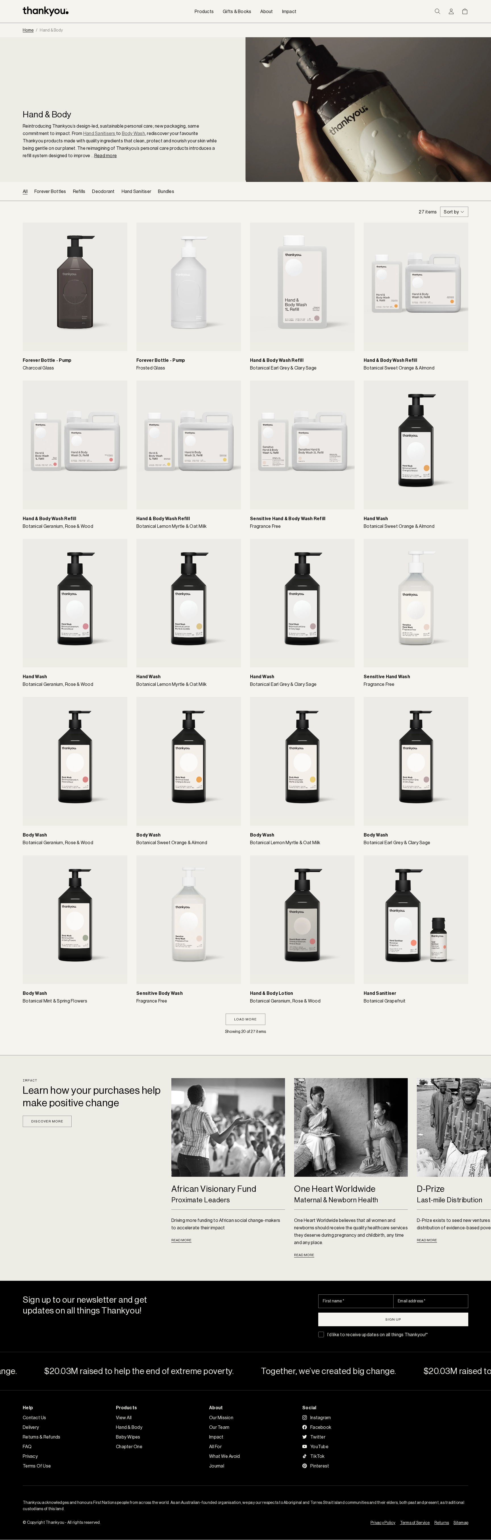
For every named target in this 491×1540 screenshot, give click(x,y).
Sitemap (460, 1522)
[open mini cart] (464, 11)
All (25, 191)
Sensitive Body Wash (159, 993)
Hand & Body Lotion (271, 993)
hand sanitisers (99, 133)
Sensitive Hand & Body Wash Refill (287, 518)
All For (215, 1446)
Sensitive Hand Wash (387, 676)
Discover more (47, 1121)
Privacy (30, 1456)
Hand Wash (376, 518)
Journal (216, 1465)
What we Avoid (224, 1456)
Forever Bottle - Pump (47, 360)
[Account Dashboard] (451, 11)
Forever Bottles (50, 191)
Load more (245, 1019)
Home (28, 30)
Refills (79, 191)
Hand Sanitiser (136, 191)
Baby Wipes (128, 1436)
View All (124, 1417)
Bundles (166, 191)
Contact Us (34, 1417)
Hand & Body (129, 1427)
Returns (441, 1522)
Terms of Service (415, 1522)
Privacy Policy (383, 1522)
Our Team (219, 1427)
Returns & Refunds (41, 1436)
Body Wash (35, 835)
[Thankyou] (45, 11)
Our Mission (221, 1417)
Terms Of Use (37, 1465)
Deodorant (103, 191)
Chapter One (129, 1446)
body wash (133, 133)
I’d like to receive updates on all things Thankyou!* (377, 1334)
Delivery (31, 1427)
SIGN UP (393, 1319)
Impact (216, 1436)
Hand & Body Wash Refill (276, 360)
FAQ (27, 1446)
